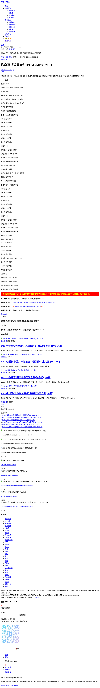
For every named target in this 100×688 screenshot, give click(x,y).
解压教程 (4, 685)
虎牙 (6, 542)
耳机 (6, 549)
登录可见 (12, 31)
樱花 (6, 551)
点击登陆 (4, 402)
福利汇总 (8, 20)
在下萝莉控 (8, 568)
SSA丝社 (8, 521)
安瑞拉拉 (8, 584)
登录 (2, 45)
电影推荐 (12, 10)
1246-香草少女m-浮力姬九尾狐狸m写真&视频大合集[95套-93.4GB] (17, 506)
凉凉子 (7, 528)
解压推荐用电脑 (12, 685)
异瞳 (6, 561)
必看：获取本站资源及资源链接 (8, 465)
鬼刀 (6, 570)
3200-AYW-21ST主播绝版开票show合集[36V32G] (18, 420)
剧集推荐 (12, 13)
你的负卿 (8, 577)
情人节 (7, 547)
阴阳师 (7, 533)
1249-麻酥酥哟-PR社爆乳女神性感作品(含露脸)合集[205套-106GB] (17, 485)
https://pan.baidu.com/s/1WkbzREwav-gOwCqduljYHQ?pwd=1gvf (34, 302)
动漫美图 (12, 22)
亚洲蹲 (7, 563)
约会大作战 (8, 540)
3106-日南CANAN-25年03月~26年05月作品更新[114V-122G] (22, 422)
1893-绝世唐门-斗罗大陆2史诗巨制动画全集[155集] (27, 393)
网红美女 (12, 29)
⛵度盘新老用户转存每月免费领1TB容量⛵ (28, 306)
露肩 (6, 565)
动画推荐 (12, 15)
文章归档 (36, 597)
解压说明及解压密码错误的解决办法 (9, 475)
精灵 (6, 558)
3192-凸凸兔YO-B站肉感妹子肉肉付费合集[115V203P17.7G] (22, 427)
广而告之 (8, 36)
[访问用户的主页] (3, 404)
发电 (2, 314)
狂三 (6, 572)
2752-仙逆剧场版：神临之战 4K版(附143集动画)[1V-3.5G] (30, 361)
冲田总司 (8, 579)
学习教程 (12, 17)
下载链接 (8, 672)
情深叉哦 (8, 523)
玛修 (6, 586)
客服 (5, 314)
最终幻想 (8, 535)
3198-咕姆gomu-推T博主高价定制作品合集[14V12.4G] (20, 415)
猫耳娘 (7, 530)
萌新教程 (8, 34)
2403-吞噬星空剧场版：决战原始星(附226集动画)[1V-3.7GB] (31, 346)
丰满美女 (8, 526)
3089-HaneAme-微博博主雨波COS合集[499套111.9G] (20, 424)
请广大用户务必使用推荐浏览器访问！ (10, 496)
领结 (6, 554)
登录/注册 (12, 49)
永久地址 (8, 667)
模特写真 (12, 27)
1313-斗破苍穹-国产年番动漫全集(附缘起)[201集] (26, 377)
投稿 (6, 657)
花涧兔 (7, 582)
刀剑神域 (8, 537)
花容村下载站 (5, 2)
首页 (6, 6)
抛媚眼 (7, 544)
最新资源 (8, 8)
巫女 (6, 556)
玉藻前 (7, 575)
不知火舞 (8, 519)
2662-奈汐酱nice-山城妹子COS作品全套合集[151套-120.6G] (22, 417)
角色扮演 (12, 24)
